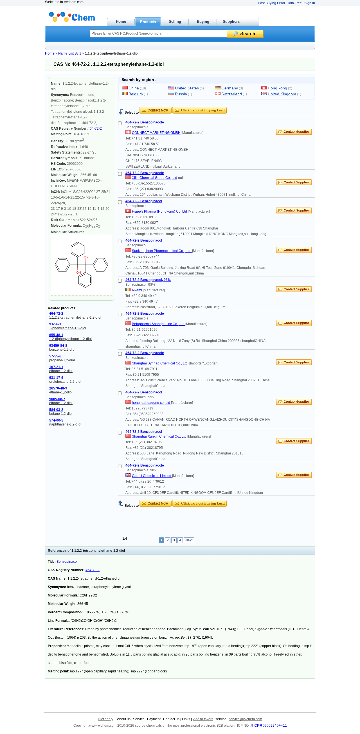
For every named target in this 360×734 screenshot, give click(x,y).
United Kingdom (282, 94)
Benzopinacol (67, 562)
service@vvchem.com (245, 719)
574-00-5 (56, 420)
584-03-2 (56, 410)
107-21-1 (56, 367)
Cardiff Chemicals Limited (152, 476)
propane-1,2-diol (62, 360)
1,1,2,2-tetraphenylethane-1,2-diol (75, 317)
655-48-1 (56, 335)
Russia (181, 94)
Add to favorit (203, 719)
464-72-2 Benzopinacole (144, 122)
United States (187, 88)
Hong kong (277, 88)
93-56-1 (55, 324)
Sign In (309, 3)
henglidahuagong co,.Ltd (151, 403)
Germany (229, 88)
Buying (203, 21)
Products (148, 22)
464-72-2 (95, 128)
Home (121, 21)
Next (188, 540)
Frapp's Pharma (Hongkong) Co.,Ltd (160, 211)
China (134, 88)
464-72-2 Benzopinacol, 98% (148, 280)
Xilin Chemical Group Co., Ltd (154, 178)
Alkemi (137, 290)
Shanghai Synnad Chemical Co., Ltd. (160, 363)
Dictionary (105, 719)
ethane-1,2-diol (61, 371)
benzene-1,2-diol (62, 350)
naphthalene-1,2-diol (65, 424)
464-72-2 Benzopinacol (143, 201)
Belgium (136, 94)
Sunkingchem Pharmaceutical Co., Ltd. (162, 251)
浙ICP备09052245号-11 (268, 726)
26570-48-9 (58, 388)
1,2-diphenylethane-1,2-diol (70, 339)
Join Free (294, 3)
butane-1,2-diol (61, 414)
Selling (175, 21)
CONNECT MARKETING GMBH (156, 133)
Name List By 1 (69, 53)
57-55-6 (55, 356)
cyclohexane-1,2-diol (65, 382)
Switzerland (231, 94)
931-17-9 (56, 378)
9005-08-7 (57, 399)
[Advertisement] (184, 105)
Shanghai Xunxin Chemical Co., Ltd (159, 436)
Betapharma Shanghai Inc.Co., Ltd (158, 324)
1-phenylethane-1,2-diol (67, 328)
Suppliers (231, 21)
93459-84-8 (58, 346)
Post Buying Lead (271, 3)
